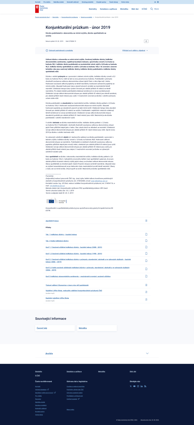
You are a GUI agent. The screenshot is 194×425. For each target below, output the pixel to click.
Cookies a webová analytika (76, 386)
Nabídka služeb (59, 2)
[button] (49, 381)
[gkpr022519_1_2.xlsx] (146, 253)
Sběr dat (135, 9)
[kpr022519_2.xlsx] (146, 241)
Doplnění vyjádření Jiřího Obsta (57, 298)
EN (155, 2)
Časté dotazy (113, 2)
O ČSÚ (144, 9)
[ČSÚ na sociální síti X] (131, 386)
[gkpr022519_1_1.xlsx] (146, 247)
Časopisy (38, 399)
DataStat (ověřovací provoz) (44, 393)
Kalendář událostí (73, 2)
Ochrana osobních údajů (74, 393)
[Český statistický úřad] (41, 9)
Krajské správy (101, 2)
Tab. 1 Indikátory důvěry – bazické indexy (61, 234)
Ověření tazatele (72, 399)
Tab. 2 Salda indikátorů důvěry (57, 241)
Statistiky (93, 9)
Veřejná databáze (40, 389)
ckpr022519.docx (52, 221)
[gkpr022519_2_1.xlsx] (146, 261)
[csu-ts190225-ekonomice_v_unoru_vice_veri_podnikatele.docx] (146, 285)
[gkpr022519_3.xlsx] (146, 276)
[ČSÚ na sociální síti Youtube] (134, 386)
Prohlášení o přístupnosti (75, 396)
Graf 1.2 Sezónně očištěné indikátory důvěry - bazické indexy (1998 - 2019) (74, 254)
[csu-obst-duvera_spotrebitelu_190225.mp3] (146, 299)
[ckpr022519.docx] (146, 221)
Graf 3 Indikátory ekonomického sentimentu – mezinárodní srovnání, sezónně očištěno (78, 276)
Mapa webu (70, 409)
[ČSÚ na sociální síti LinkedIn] (142, 386)
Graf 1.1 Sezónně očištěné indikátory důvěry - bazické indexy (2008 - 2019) (74, 247)
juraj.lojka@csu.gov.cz (99, 181)
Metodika (124, 9)
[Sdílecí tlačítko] (146, 41)
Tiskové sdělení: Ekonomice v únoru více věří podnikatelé (67, 285)
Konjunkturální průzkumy (70, 17)
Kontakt (37, 2)
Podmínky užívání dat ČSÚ (75, 389)
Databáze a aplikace (108, 9)
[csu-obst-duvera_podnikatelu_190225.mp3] (146, 292)
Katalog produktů (87, 2)
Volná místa (125, 2)
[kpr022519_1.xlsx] (146, 234)
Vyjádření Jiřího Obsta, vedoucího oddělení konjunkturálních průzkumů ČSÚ (74, 291)
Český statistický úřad (42, 17)
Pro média (47, 2)
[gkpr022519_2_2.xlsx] (146, 269)
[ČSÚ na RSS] (145, 386)
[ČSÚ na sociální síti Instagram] (138, 386)
